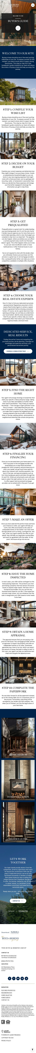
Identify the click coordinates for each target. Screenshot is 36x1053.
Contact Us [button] (5, 1000)
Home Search (5, 997)
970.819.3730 (23, 911)
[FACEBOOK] (9, 978)
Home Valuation (6, 995)
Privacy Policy (6, 1040)
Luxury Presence (15, 1035)
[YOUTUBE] (18, 978)
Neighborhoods (6, 993)
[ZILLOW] (26, 978)
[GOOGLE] (22, 978)
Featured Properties (8, 990)
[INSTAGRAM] (14, 978)
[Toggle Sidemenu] (33, 5)
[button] (18, 351)
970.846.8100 (12, 957)
